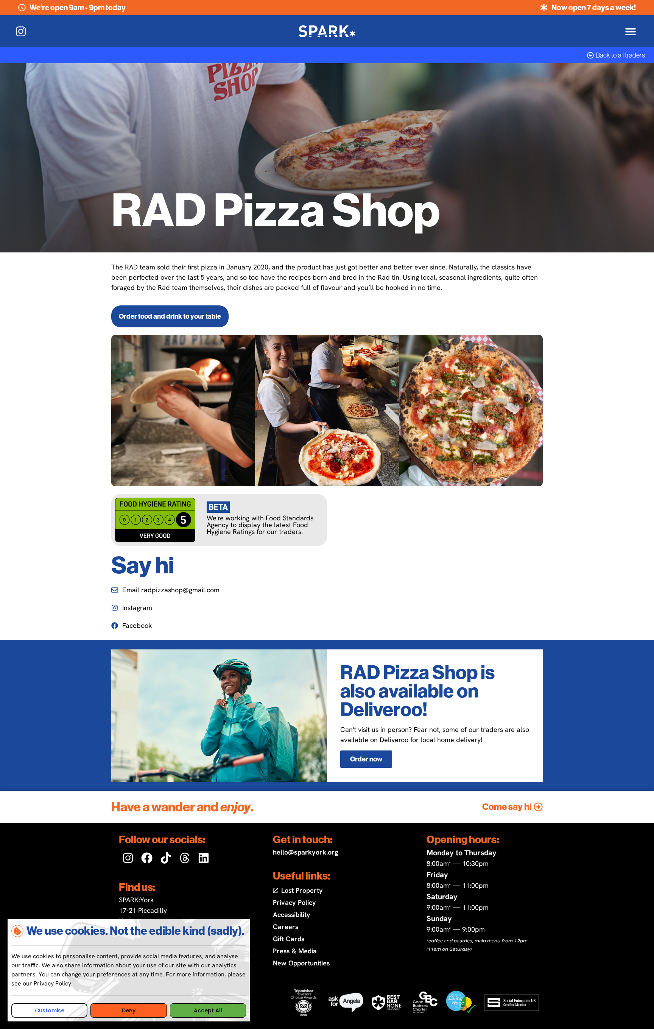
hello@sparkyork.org (305, 852)
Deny (128, 1010)
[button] (630, 31)
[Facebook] (147, 858)
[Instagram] (128, 858)
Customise (49, 1010)
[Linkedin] (204, 858)
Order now (366, 759)
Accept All (208, 1010)
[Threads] (185, 858)
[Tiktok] (166, 858)
